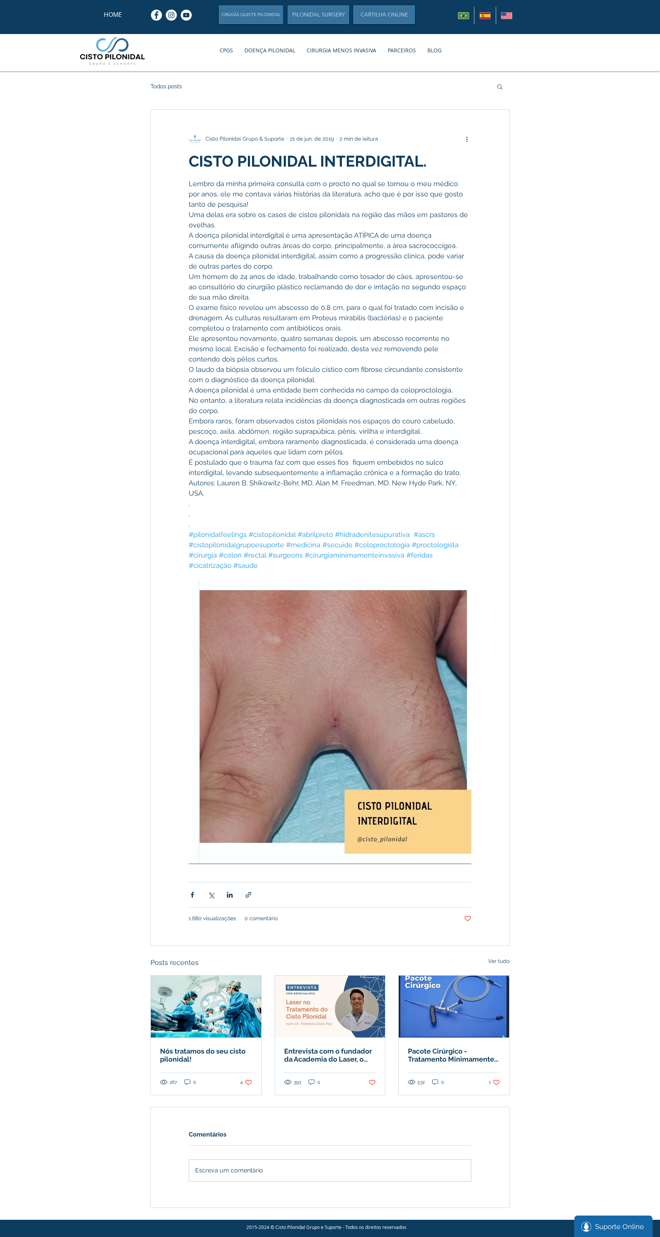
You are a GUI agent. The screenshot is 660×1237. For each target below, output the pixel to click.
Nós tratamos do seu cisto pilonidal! (203, 1055)
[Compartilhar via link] (248, 894)
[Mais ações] (466, 138)
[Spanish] (484, 15)
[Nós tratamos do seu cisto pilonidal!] (206, 1007)
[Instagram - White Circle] (171, 15)
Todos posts (166, 86)
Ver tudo (499, 961)
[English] (506, 15)
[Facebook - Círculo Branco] (156, 15)
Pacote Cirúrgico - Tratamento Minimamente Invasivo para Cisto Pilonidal (451, 1055)
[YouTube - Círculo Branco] (186, 15)
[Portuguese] (463, 15)
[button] (226, 50)
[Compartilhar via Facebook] (192, 894)
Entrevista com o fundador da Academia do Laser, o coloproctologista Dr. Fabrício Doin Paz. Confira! (328, 1055)
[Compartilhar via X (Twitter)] (211, 894)
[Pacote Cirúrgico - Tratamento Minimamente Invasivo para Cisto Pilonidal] (454, 1007)
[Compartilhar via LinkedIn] (229, 894)
